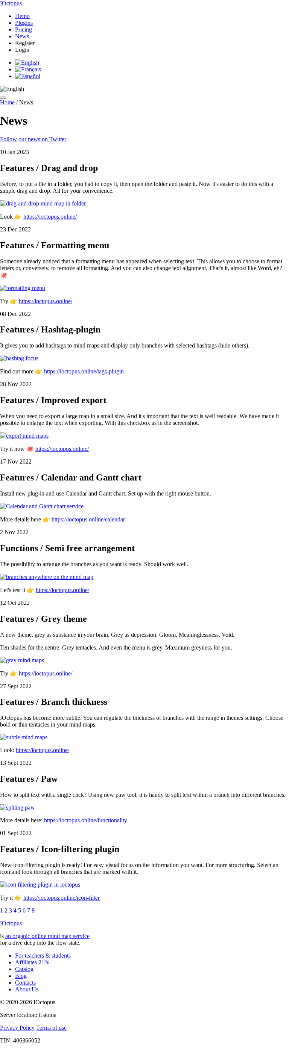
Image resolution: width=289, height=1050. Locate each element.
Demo (22, 16)
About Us (26, 989)
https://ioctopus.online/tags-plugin (84, 371)
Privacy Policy (17, 1027)
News (22, 36)
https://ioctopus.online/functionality (85, 820)
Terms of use (51, 1027)
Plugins (24, 23)
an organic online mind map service (47, 936)
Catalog (24, 969)
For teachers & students (43, 955)
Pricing (23, 29)
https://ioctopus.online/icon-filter (61, 897)
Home (7, 102)
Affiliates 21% (32, 962)
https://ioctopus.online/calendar (88, 519)
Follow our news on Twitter (33, 139)
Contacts (25, 982)
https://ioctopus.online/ (50, 216)
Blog (21, 976)
